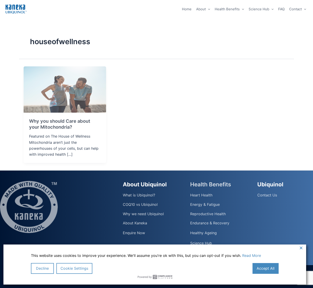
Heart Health (201, 195)
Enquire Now (134, 233)
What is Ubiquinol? (139, 195)
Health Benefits (227, 9)
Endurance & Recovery (209, 223)
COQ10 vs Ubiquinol (140, 204)
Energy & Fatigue (205, 204)
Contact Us (267, 195)
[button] (208, 9)
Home (187, 9)
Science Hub (259, 9)
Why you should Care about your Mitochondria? (59, 124)
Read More (251, 255)
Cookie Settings (74, 268)
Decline (42, 268)
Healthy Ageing (203, 233)
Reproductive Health (208, 213)
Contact (295, 9)
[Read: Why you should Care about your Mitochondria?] (65, 89)
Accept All (266, 268)
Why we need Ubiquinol (143, 213)
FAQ (281, 9)
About (201, 9)
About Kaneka (135, 223)
